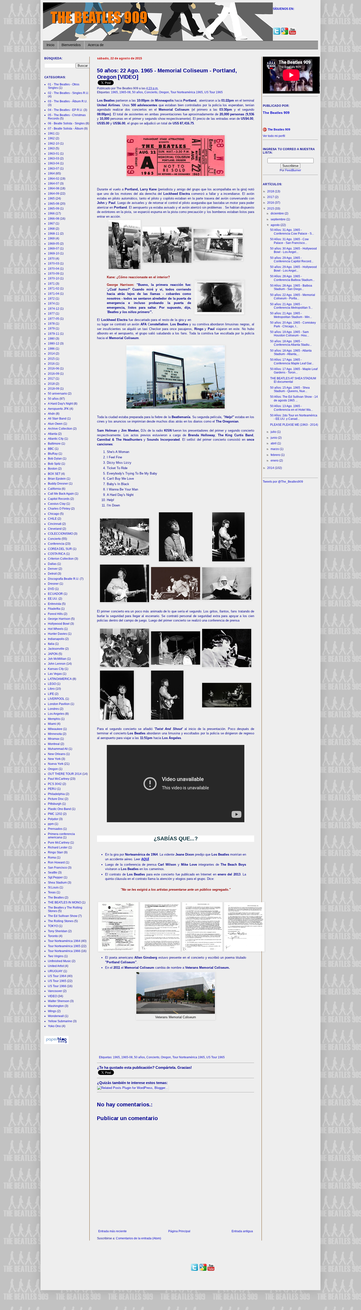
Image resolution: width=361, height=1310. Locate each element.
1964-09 (53, 193)
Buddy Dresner (58, 483)
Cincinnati (54, 524)
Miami (52, 724)
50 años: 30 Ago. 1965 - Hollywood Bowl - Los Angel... (293, 250)
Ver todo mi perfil (274, 136)
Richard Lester (58, 847)
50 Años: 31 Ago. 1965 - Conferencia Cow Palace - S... (292, 231)
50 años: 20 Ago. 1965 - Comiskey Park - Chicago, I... (293, 324)
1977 (51, 313)
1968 (51, 228)
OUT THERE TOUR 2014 (65, 774)
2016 (51, 363)
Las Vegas (55, 673)
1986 (51, 348)
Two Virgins (55, 956)
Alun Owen (55, 423)
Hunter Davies (57, 633)
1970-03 (53, 263)
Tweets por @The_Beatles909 (283, 481)
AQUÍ (145, 859)
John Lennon (57, 663)
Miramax (53, 739)
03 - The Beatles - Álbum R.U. (67, 101)
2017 (51, 378)
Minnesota (55, 734)
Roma (52, 857)
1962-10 (53, 143)
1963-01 (53, 153)
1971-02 (53, 288)
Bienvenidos (71, 45)
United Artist (56, 966)
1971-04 (53, 293)
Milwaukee (55, 729)
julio (274, 432)
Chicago (53, 514)
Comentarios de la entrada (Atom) (138, 1238)
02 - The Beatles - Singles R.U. (68, 93)
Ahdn (51, 413)
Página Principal (179, 1231)
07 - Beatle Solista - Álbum (65, 128)
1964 (51, 173)
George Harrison (59, 619)
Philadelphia (56, 794)
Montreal (54, 744)
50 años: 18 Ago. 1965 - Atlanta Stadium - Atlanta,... (291, 352)
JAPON (53, 654)
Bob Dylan (55, 458)
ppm (51, 824)
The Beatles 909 (279, 129)
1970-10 (53, 278)
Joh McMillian (57, 659)
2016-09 (53, 373)
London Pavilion (59, 704)
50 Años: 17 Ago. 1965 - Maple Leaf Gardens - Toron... (294, 370)
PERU (52, 789)
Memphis (54, 719)
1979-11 (53, 333)
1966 (51, 213)
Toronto (53, 936)
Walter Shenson (58, 1001)
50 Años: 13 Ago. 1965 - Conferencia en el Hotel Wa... (291, 407)
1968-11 (53, 233)
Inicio (50, 45)
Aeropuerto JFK (58, 408)
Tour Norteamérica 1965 (186, 92)
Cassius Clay (57, 503)
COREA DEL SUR (60, 549)
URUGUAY (55, 971)
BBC (51, 448)
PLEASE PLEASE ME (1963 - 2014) (294, 424)
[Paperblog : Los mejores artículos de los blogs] (56, 1043)
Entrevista (54, 604)
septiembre (278, 219)
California (54, 488)
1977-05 (53, 318)
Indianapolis (56, 639)
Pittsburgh (54, 804)
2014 (51, 353)
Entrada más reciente (112, 1231)
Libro (51, 688)
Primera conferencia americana (61, 835)
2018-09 (53, 388)
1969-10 (53, 253)
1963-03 (53, 158)
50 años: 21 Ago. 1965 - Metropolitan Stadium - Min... (291, 315)
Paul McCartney (58, 779)
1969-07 (53, 248)
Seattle (52, 872)
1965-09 (53, 208)
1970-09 (53, 273)
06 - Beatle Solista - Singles (66, 123)
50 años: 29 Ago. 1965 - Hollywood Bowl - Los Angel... (293, 268)
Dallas (52, 564)
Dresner (53, 583)
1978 (51, 323)
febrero (276, 455)
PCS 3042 (55, 784)
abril (274, 443)
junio (274, 437)
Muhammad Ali (58, 749)
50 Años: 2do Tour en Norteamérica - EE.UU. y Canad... (293, 417)
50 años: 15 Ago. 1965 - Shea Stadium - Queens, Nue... (290, 389)
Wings (52, 1011)
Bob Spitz (54, 463)
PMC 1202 (55, 814)
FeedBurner (293, 170)
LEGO (52, 684)
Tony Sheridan (57, 931)
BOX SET (54, 474)
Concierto (150, 92)
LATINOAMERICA (60, 679)
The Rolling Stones (60, 921)
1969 (51, 238)
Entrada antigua (242, 1231)
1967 (51, 223)
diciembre (278, 213)
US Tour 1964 (57, 976)
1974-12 (53, 308)
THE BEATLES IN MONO (64, 902)
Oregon (164, 92)
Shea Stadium (57, 882)
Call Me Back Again (61, 493)
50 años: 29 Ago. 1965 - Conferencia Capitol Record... (291, 259)
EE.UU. (53, 598)
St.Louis (53, 887)
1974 (51, 303)
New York (54, 759)
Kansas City (56, 669)
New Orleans (56, 754)
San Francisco (57, 867)
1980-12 (53, 343)
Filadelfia (54, 608)
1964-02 (53, 178)
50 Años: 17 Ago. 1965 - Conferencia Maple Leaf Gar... (292, 361)
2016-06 (53, 368)
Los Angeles (56, 713)
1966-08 (53, 218)
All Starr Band (57, 418)
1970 (51, 258)
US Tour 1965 (213, 92)
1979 (51, 328)
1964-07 (53, 183)
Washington (56, 1006)
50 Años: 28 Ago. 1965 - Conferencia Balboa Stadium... (292, 278)
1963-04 (53, 163)
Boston (52, 468)
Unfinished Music (59, 961)
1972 (51, 298)
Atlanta (52, 434)
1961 (51, 133)
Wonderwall (56, 1016)
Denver (53, 568)
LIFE (51, 694)
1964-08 (53, 188)
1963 (51, 148)
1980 (51, 338)
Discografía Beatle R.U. (63, 579)
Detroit (52, 573)
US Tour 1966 (57, 986)
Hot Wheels (55, 629)
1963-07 (53, 168)
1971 (51, 283)
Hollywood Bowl (58, 623)
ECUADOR (55, 593)
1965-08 (125, 92)
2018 (51, 383)
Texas (52, 892)
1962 (51, 138)
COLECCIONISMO (60, 533)
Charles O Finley (59, 508)
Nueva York (55, 764)
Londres (53, 709)
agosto (275, 225)
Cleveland (55, 528)
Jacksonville (56, 648)
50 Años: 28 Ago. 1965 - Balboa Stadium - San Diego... (291, 287)
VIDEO (52, 996)
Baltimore (54, 443)
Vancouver (55, 991)
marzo (275, 449)
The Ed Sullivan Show (62, 916)
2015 (51, 358)
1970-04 (53, 268)
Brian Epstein (57, 478)
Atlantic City (56, 438)
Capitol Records (58, 499)
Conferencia (56, 543)
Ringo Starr (55, 852)
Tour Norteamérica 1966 (64, 951)
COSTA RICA (56, 554)
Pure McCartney (58, 842)
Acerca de (96, 45)
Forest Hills (55, 614)
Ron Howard (56, 862)
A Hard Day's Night (60, 403)
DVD (51, 589)
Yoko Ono (54, 1026)
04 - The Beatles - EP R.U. (65, 110)
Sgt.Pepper (55, 877)
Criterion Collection (61, 558)
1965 (114, 92)
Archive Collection (60, 428)
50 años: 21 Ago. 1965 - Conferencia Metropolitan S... (291, 306)
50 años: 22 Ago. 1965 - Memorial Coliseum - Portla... (292, 296)
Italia (51, 644)
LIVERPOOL (56, 699)
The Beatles (56, 897)
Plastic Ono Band (59, 809)
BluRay (53, 453)
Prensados (55, 829)
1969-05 (53, 243)
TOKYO (53, 926)
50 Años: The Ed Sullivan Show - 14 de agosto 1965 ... (294, 398)
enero (275, 460)
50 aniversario (57, 393)
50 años (137, 92)
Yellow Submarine (60, 1021)
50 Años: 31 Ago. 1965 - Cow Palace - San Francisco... (289, 241)
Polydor (53, 819)
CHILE (52, 518)
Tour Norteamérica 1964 (64, 941)
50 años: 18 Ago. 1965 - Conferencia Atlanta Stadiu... (291, 343)
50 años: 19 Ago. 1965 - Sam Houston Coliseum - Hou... (289, 333)
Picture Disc (56, 799)
